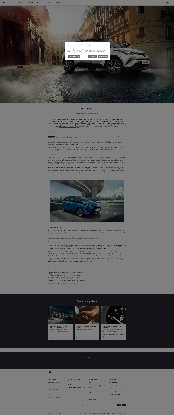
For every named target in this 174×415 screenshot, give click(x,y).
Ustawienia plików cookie (74, 56)
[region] (87, 51)
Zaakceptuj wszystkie (103, 56)
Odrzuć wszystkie (92, 56)
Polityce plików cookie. (78, 52)
